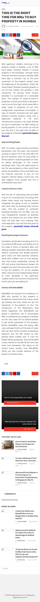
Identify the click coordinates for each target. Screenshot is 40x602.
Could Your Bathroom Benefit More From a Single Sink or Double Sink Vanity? (26, 514)
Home (3, 9)
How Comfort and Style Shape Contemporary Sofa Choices (25, 444)
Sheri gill (21, 540)
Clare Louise (14, 26)
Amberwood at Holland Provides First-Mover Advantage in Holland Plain (25, 534)
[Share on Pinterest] (14, 35)
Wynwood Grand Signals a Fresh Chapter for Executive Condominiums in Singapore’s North (26, 476)
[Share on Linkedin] (18, 35)
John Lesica (22, 463)
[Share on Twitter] (7, 35)
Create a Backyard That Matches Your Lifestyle (25, 459)
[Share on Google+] (11, 35)
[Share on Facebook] (3, 35)
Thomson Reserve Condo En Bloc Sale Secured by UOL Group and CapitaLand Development (26, 553)
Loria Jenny (22, 449)
